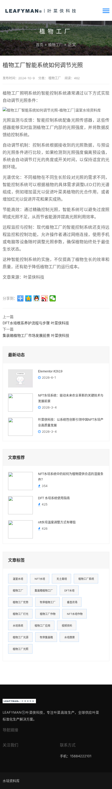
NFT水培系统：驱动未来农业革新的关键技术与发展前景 (70, 398)
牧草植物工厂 (47, 602)
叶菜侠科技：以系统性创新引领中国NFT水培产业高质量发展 (70, 422)
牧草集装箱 (46, 637)
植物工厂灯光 (20, 613)
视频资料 (67, 625)
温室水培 (18, 578)
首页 (39, 44)
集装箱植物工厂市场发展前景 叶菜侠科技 (36, 335)
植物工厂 (55, 44)
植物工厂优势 (20, 602)
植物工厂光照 (20, 648)
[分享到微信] (52, 298)
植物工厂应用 (42, 625)
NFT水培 (40, 578)
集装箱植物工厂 (44, 590)
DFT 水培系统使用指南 (54, 498)
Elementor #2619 (50, 371)
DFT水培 (69, 590)
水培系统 (18, 625)
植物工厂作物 (47, 613)
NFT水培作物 (75, 613)
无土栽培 (62, 578)
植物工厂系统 (86, 578)
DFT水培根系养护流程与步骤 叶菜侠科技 (36, 323)
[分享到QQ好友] (36, 298)
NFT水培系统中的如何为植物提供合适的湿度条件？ (70, 477)
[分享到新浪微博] (44, 298)
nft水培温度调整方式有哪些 (57, 522)
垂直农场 (72, 602)
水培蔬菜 (69, 637)
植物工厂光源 (20, 637)
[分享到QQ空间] (28, 298)
